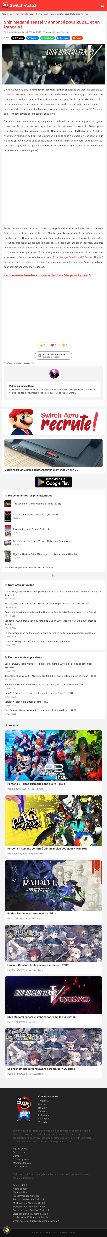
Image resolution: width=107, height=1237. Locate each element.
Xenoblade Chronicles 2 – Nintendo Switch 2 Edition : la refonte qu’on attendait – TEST (50, 676)
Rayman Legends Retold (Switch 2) (31, 529)
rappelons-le (77, 109)
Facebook (43, 1111)
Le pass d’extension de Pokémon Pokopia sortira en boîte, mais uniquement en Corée (49, 633)
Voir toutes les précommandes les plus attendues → (28, 567)
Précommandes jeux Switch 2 (28, 1199)
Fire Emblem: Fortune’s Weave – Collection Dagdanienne (42, 541)
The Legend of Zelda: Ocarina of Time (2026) (37, 503)
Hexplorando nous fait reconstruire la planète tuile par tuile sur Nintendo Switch (46, 603)
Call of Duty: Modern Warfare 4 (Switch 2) (35, 514)
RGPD (25, 1166)
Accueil (5, 14)
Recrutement (19, 1152)
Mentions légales (22, 1162)
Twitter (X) (43, 1100)
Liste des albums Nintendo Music (30, 1213)
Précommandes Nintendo (26, 1195)
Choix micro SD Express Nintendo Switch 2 (36, 1220)
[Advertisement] (53, 190)
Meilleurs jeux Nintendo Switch (29, 1203)
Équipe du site (20, 1148)
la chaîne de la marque (23, 94)
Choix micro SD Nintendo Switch (30, 1217)
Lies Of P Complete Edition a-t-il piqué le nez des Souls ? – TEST (38, 693)
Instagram (43, 1115)
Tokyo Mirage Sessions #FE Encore (73, 257)
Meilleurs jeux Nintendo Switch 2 (30, 1206)
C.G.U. (16, 1166)
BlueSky (42, 1107)
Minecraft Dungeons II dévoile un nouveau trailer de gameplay (37, 641)
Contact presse (21, 1159)
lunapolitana (13, 32)
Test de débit (20, 1185)
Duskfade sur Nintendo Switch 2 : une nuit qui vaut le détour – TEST (40, 710)
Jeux (32, 14)
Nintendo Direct (21, 1192)
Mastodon (43, 1118)
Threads (42, 1122)
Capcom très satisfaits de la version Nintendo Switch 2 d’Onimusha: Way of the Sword (50, 612)
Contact (17, 1155)
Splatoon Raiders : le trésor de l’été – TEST (26, 701)
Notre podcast (20, 1188)
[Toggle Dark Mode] (6, 1229)
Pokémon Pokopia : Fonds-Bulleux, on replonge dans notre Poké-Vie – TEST (44, 684)
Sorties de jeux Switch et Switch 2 (31, 1210)
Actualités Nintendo (19, 14)
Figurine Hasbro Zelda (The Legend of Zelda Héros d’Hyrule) (45, 554)
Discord (42, 1104)
